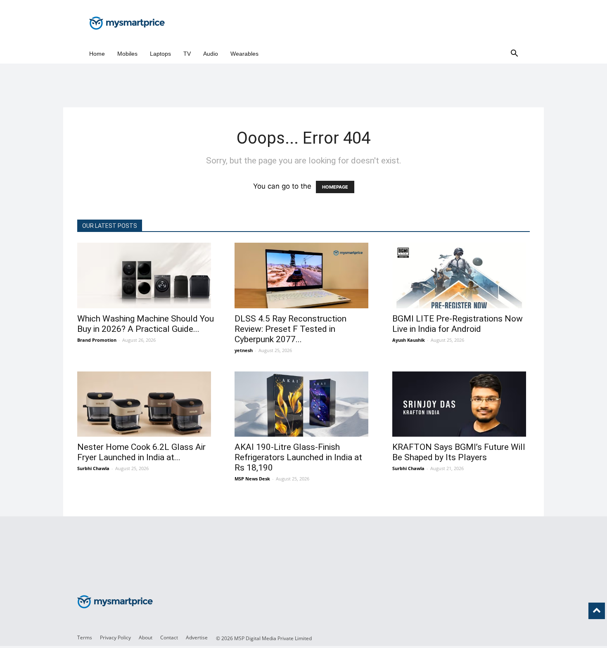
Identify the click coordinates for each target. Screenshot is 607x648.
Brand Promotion (96, 340)
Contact (169, 637)
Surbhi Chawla (93, 468)
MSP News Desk (252, 478)
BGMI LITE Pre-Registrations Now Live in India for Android (457, 324)
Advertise (197, 637)
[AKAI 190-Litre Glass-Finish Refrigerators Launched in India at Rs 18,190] (303, 404)
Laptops (160, 53)
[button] (514, 54)
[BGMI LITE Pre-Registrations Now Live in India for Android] (461, 275)
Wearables (244, 53)
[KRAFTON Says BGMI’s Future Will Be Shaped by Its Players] (461, 404)
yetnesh (244, 350)
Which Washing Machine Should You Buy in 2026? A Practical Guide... (145, 324)
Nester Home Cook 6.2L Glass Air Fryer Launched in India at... (141, 452)
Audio (210, 53)
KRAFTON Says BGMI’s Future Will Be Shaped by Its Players (458, 452)
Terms (84, 637)
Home (97, 53)
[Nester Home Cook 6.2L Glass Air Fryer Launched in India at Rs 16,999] (146, 404)
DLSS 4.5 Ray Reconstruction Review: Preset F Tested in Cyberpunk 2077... (290, 329)
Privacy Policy (115, 637)
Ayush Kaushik (408, 340)
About (145, 637)
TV (187, 53)
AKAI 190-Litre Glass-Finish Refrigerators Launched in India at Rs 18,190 (298, 457)
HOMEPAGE (335, 187)
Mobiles (127, 53)
